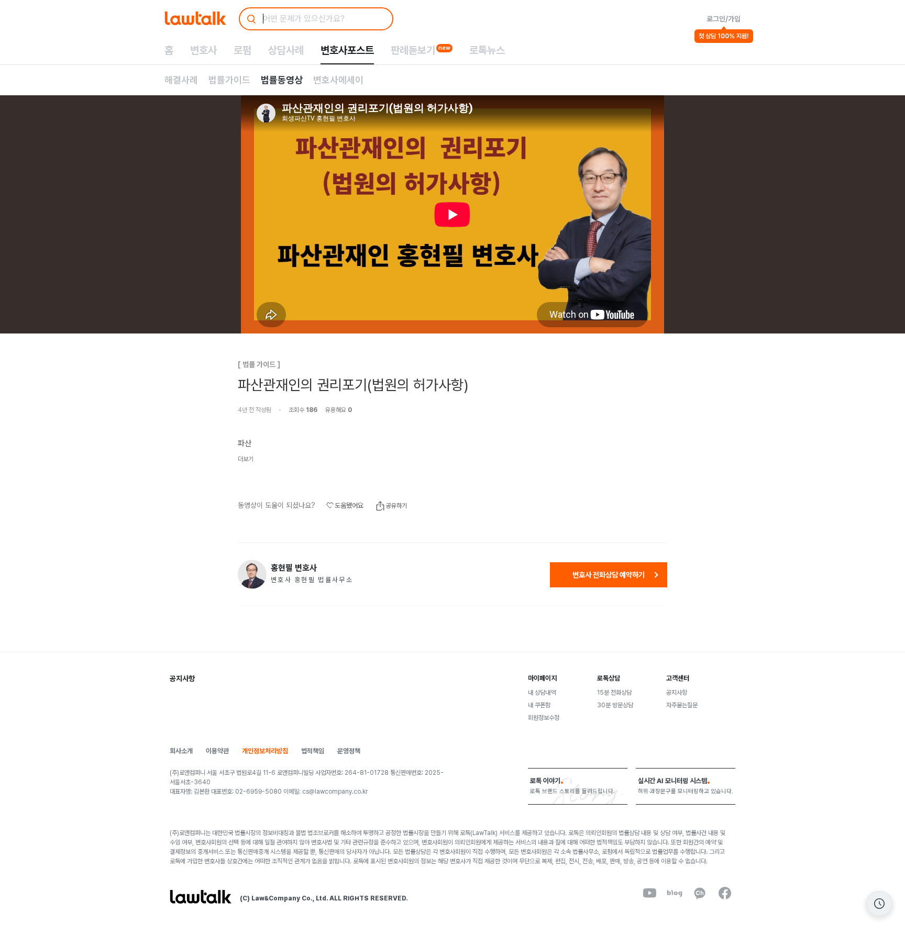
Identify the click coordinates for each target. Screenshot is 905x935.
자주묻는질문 (682, 705)
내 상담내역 (542, 692)
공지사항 (676, 692)
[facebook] (724, 893)
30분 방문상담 (615, 705)
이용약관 (217, 751)
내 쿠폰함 (539, 705)
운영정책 (348, 751)
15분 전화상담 (614, 692)
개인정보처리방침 (265, 751)
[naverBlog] (674, 893)
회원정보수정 (543, 717)
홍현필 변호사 (294, 568)
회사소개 (181, 751)
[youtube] (649, 893)
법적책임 (312, 751)
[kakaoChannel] (699, 893)
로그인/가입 (724, 19)
